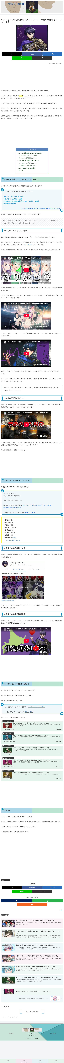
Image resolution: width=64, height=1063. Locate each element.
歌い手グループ (6, 880)
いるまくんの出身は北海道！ (29, 165)
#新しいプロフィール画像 (42, 505)
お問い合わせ (53, 1033)
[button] (42, 58)
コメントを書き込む (32, 1012)
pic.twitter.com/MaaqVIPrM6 (12, 507)
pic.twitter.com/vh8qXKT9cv (36, 707)
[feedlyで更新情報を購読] (47, 900)
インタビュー (29, 245)
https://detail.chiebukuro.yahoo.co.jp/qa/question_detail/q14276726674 (41, 208)
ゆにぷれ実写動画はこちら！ (29, 158)
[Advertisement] (32, 76)
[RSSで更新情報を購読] (32, 904)
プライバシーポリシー (32, 1033)
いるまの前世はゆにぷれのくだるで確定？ (31, 153)
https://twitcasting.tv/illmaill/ (8, 600)
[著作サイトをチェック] (16, 900)
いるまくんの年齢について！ (29, 163)
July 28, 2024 (29, 712)
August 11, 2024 (30, 512)
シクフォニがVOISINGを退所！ (28, 168)
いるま (14, 537)
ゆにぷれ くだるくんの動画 (29, 155)
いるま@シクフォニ (13, 540)
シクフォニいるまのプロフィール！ (29, 160)
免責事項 (11, 1033)
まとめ (21, 170)
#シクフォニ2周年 (28, 505)
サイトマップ (32, 1035)
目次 (29, 149)
